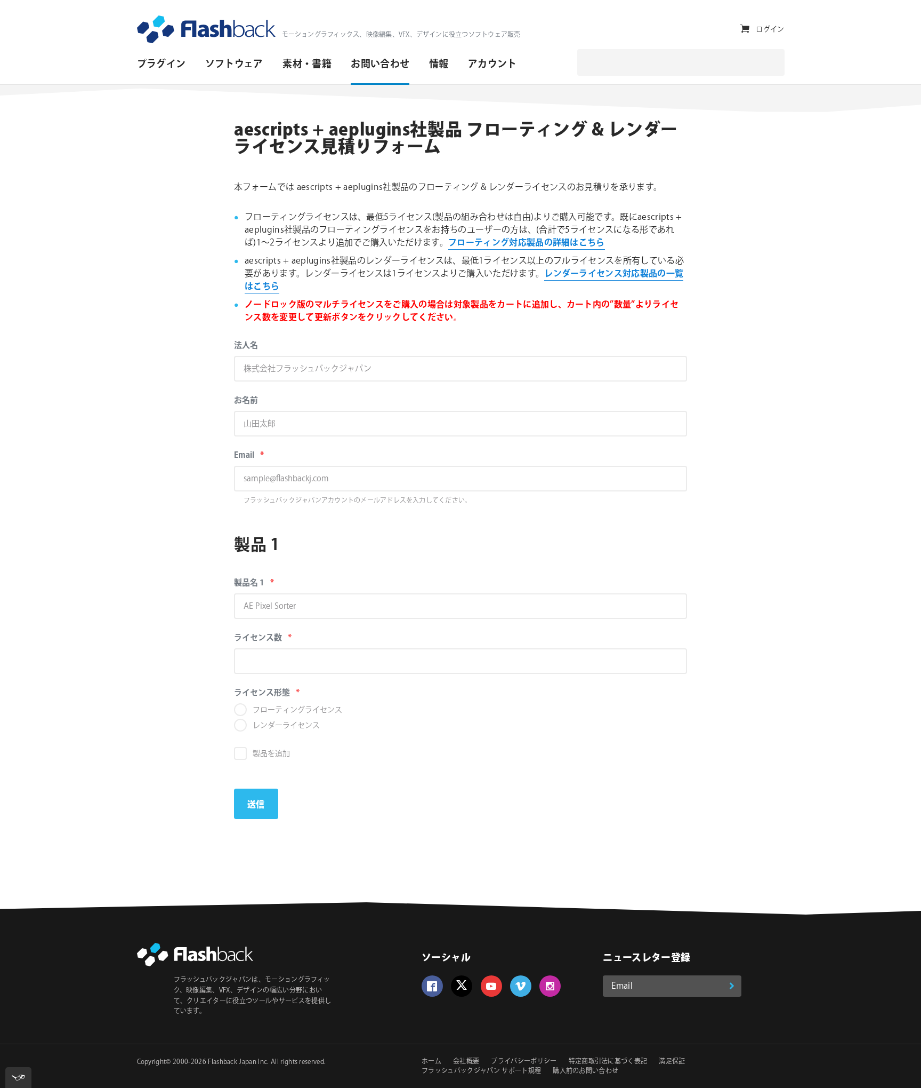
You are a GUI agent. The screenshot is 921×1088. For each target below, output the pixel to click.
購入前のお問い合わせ (585, 1071)
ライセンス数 (279, 638)
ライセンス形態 (283, 693)
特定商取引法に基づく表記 (608, 1061)
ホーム (431, 1061)
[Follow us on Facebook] (432, 986)
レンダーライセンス (286, 725)
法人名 (246, 346)
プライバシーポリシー (523, 1061)
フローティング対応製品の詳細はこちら (526, 243)
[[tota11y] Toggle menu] (18, 1077)
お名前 (246, 400)
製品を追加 (271, 754)
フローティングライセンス (297, 710)
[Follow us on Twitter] (461, 986)
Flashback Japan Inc (237, 1062)
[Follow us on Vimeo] (520, 986)
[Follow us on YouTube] (491, 986)
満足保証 (672, 1061)
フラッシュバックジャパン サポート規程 (481, 1071)
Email (265, 455)
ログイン (770, 29)
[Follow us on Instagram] (550, 986)
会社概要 (466, 1061)
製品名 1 (270, 583)
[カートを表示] (744, 29)
